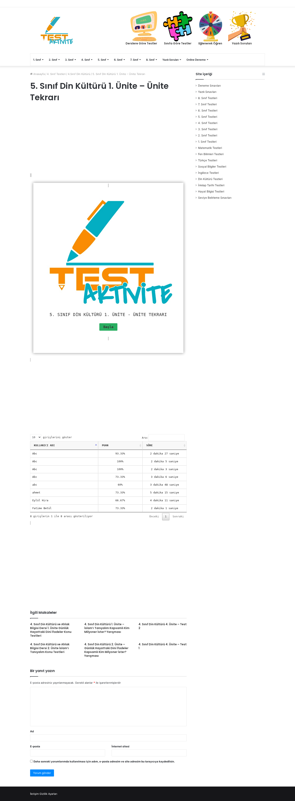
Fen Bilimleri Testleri (211, 154)
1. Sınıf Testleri (207, 141)
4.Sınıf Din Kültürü (79, 74)
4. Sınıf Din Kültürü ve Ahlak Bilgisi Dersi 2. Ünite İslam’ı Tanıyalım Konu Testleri (49, 648)
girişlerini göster (56, 437)
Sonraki (178, 516)
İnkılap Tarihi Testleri (211, 185)
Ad (32, 731)
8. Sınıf (150, 59)
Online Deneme (196, 59)
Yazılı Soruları (170, 59)
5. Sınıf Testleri (207, 116)
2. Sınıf (53, 59)
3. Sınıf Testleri (207, 129)
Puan (105, 445)
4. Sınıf (85, 59)
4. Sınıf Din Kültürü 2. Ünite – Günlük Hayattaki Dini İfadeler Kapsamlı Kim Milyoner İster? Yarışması (106, 650)
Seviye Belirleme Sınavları (214, 197)
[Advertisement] (108, 138)
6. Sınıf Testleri (207, 110)
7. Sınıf (134, 59)
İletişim (34, 793)
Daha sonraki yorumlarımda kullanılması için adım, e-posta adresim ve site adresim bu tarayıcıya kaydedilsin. (104, 761)
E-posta (35, 746)
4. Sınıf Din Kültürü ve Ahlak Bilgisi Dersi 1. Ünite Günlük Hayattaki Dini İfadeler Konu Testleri (50, 630)
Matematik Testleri (210, 147)
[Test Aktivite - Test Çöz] (56, 30)
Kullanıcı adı (44, 445)
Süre (149, 445)
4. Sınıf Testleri (56, 74)
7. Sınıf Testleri (207, 104)
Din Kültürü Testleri (210, 179)
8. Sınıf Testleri (207, 98)
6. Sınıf (118, 59)
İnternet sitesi (120, 746)
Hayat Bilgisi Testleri (211, 191)
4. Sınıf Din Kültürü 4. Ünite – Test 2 (162, 626)
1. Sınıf (37, 59)
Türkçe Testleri (207, 160)
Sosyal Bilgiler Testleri (212, 166)
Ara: (145, 437)
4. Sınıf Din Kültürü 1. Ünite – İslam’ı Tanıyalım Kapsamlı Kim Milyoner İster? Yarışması (106, 628)
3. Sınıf (69, 59)
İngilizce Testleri (208, 172)
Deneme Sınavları (209, 85)
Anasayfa (39, 74)
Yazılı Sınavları (207, 91)
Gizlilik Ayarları (48, 793)
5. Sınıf (102, 59)
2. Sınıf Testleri (207, 135)
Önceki (154, 516)
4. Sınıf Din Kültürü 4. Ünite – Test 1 (162, 646)
